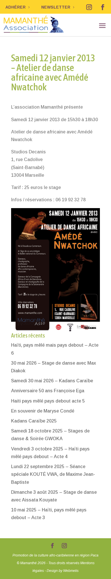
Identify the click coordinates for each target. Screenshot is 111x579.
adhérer (15, 7)
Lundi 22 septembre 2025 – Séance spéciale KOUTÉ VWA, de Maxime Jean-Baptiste (53, 474)
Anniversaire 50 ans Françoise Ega (47, 390)
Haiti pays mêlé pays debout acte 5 (48, 401)
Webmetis (71, 571)
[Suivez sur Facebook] (102, 7)
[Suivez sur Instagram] (89, 7)
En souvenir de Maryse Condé (42, 411)
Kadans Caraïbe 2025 (34, 420)
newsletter (55, 7)
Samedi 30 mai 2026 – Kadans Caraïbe (52, 380)
